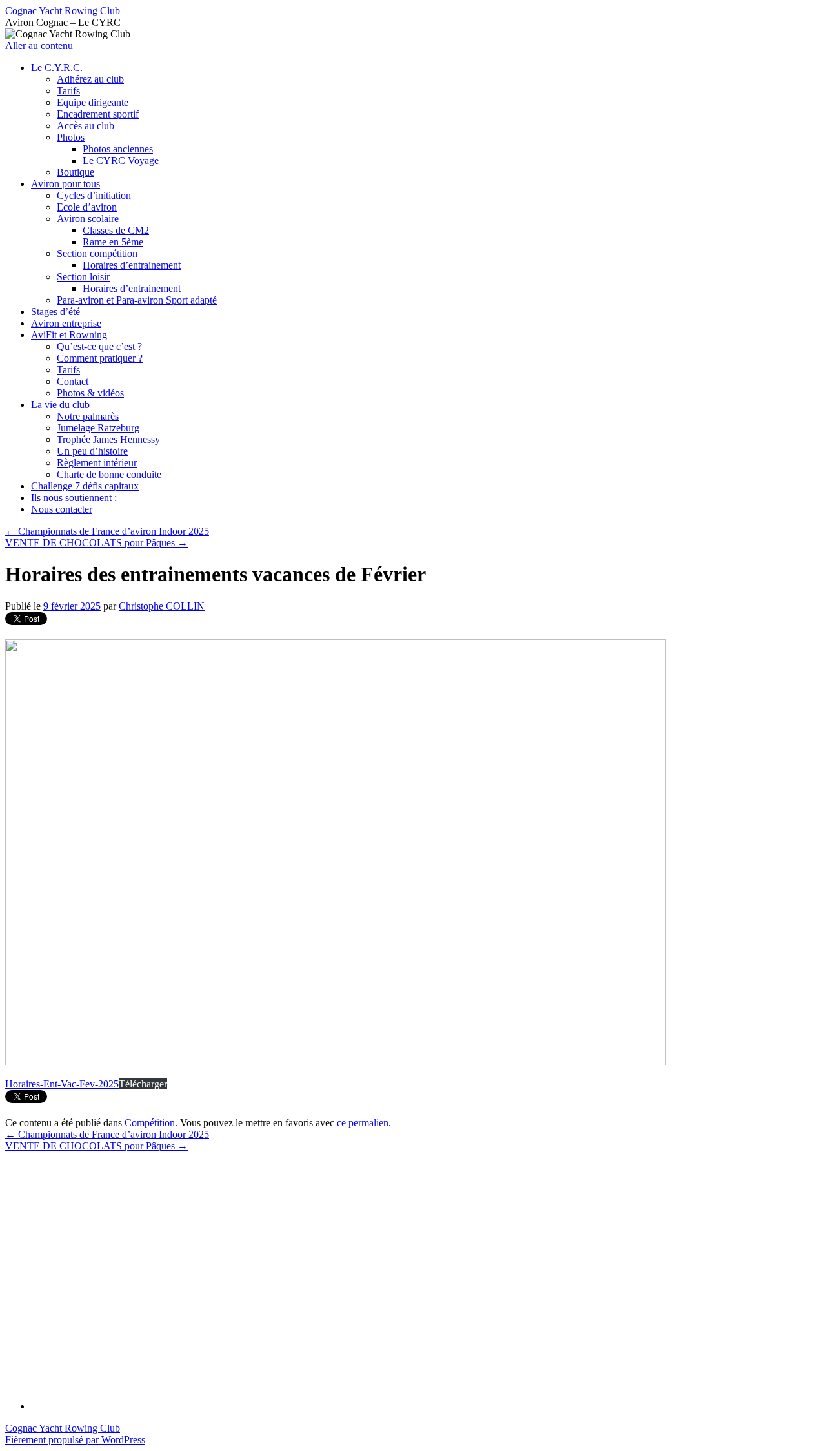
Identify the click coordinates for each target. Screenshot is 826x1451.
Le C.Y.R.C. (57, 67)
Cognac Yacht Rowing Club (62, 10)
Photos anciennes (118, 148)
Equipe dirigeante (92, 102)
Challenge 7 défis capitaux (85, 485)
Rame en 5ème (113, 241)
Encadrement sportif (98, 113)
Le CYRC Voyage (121, 160)
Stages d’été (55, 311)
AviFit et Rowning (69, 334)
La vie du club (60, 404)
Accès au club (85, 125)
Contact (72, 381)
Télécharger (143, 1083)
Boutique (75, 172)
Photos (71, 137)
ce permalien (362, 1122)
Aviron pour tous (65, 183)
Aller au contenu (39, 45)
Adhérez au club (90, 79)
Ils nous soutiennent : (74, 497)
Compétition (150, 1122)
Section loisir (83, 276)
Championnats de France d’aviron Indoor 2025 (107, 531)
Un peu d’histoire (92, 451)
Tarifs (68, 90)
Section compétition (97, 253)
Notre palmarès (88, 416)
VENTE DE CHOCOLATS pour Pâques (96, 542)
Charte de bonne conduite (109, 474)
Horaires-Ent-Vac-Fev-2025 (62, 1083)
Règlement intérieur (97, 462)
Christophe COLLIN (162, 606)
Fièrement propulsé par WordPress (75, 1439)
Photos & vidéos (90, 392)
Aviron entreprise (66, 323)
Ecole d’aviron (87, 206)
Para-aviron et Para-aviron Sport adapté (137, 299)
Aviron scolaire (88, 218)
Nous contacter (61, 509)
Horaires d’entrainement (132, 265)
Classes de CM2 (116, 230)
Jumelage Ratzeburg (98, 427)
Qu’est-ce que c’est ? (99, 346)
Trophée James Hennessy (108, 439)
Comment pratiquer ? (100, 358)
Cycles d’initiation (94, 195)
